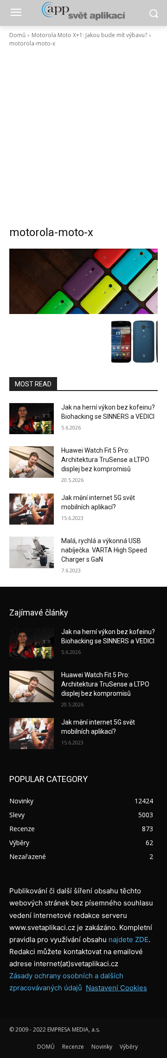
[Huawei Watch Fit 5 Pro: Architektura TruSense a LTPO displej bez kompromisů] (31, 461)
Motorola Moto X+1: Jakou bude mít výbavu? (89, 35)
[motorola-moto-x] (83, 281)
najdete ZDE (128, 939)
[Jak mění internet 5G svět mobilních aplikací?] (31, 509)
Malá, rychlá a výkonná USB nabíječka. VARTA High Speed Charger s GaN (104, 550)
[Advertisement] (83, 136)
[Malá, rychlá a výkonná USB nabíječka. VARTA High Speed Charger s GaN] (31, 552)
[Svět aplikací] (83, 11)
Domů (17, 35)
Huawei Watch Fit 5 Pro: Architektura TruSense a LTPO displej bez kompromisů (105, 459)
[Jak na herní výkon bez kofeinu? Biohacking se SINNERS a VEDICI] (31, 418)
